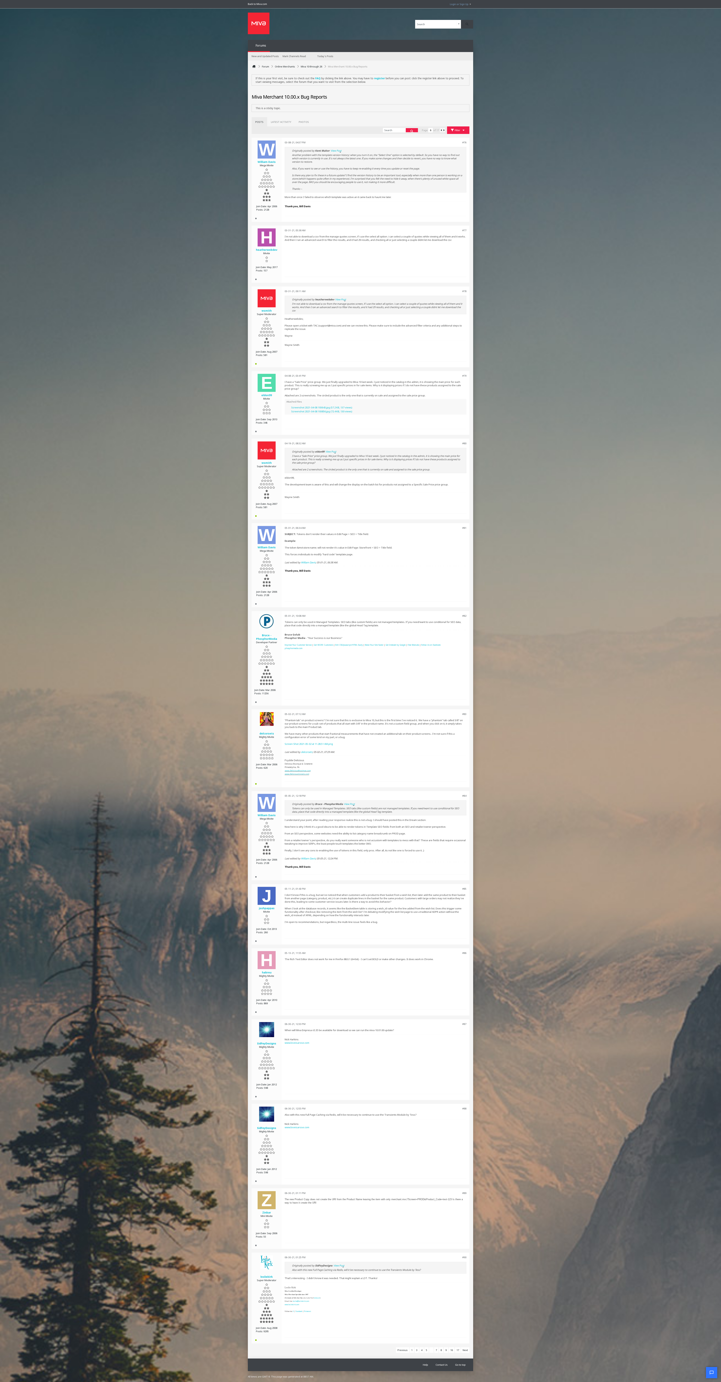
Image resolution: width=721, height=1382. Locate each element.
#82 (464, 615)
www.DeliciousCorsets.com (297, 774)
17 (457, 1350)
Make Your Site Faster (374, 645)
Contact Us (442, 1364)
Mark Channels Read (294, 56)
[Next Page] (444, 130)
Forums (261, 45)
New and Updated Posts (265, 56)
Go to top (460, 1364)
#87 (464, 1024)
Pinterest (307, 1311)
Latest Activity (281, 122)
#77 (464, 230)
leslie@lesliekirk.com (301, 1301)
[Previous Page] (441, 130)
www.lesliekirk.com (292, 1304)
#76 (464, 142)
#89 (464, 1193)
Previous (402, 1350)
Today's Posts (325, 56)
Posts (259, 122)
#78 (464, 291)
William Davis (308, 562)
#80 (464, 443)
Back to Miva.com (257, 4)
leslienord (317, 1298)
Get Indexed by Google (395, 645)
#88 (464, 1108)
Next (465, 1350)
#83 (464, 714)
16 (451, 1350)
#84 (464, 795)
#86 (464, 953)
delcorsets (306, 752)
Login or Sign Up (459, 4)
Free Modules (413, 645)
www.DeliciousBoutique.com (298, 770)
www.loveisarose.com (297, 1042)
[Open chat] (711, 1372)
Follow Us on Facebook (431, 645)
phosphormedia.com (293, 648)
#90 (464, 1257)
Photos (304, 122)
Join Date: (261, 206)
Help (425, 1364)
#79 (464, 375)
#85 (464, 888)
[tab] (259, 122)
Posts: (259, 209)
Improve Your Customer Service (298, 645)
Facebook (299, 1311)
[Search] (467, 24)
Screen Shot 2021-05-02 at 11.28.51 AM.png (309, 744)
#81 (464, 528)
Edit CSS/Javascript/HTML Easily (349, 645)
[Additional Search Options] (458, 24)
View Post (336, 150)
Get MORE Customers (323, 645)
